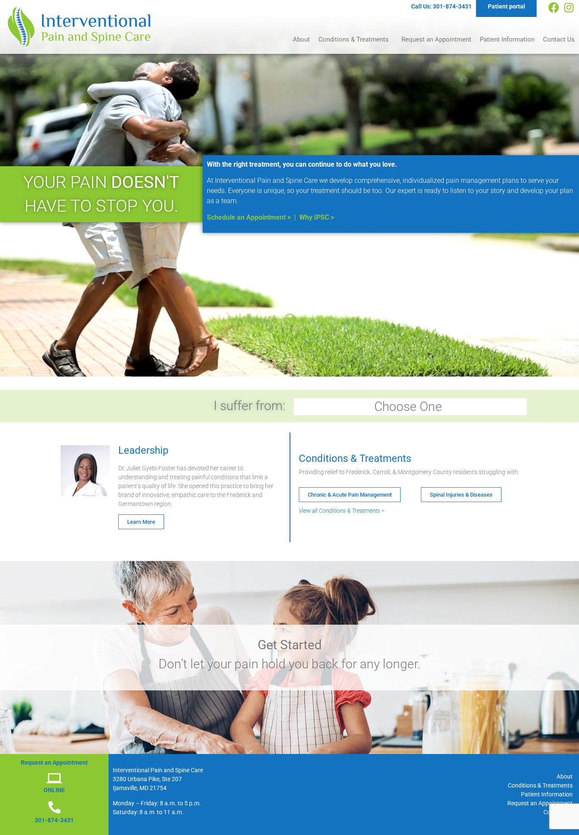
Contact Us (559, 39)
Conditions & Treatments (353, 39)
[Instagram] (568, 7)
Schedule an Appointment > (249, 217)
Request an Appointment (436, 39)
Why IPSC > (316, 217)
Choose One (408, 406)
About (301, 39)
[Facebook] (553, 7)
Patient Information (507, 39)
